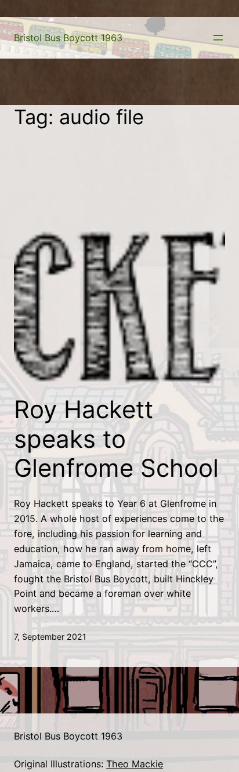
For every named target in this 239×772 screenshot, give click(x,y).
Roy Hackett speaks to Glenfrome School (116, 439)
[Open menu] (218, 38)
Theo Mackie (134, 764)
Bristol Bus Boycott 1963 (68, 38)
